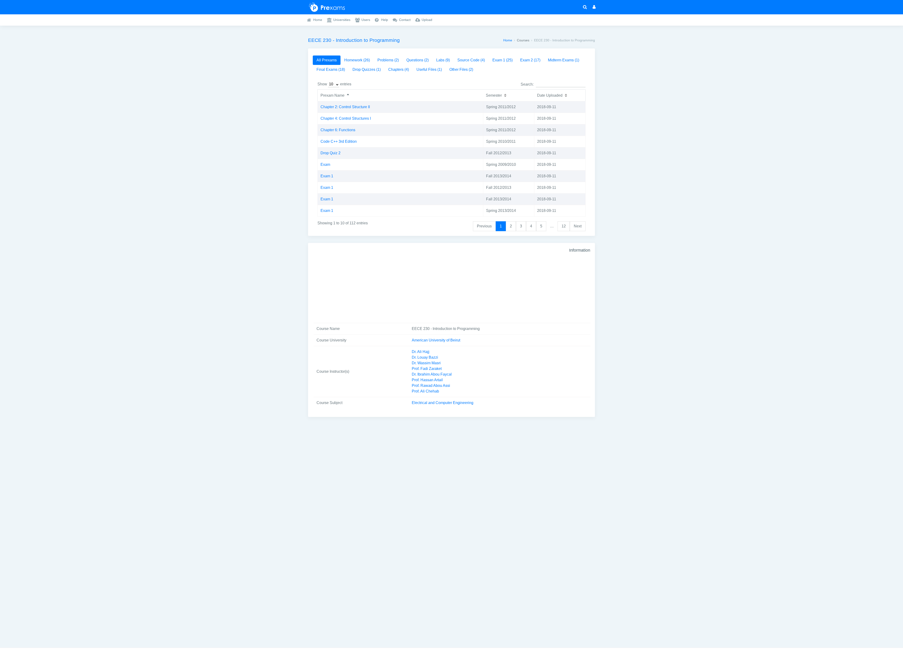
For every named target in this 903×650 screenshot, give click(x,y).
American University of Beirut (436, 340)
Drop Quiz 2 (331, 153)
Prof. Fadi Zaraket (427, 369)
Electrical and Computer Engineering (442, 403)
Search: (527, 84)
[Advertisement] (441, 283)
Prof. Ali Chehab (425, 391)
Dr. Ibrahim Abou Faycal (432, 374)
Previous (484, 226)
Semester (494, 95)
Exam (325, 164)
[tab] (327, 60)
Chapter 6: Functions (338, 130)
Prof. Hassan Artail (427, 380)
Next (578, 226)
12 (564, 226)
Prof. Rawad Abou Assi (431, 386)
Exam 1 (327, 176)
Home (507, 40)
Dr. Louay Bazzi (425, 357)
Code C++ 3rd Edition (339, 141)
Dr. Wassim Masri (426, 363)
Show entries (334, 84)
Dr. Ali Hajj (420, 352)
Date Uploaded (549, 95)
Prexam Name (333, 95)
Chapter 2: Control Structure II (345, 107)
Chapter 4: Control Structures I (346, 118)
